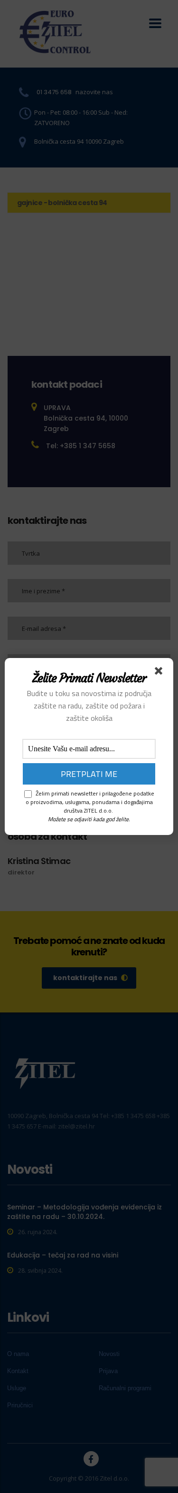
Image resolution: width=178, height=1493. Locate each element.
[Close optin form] (160, 672)
